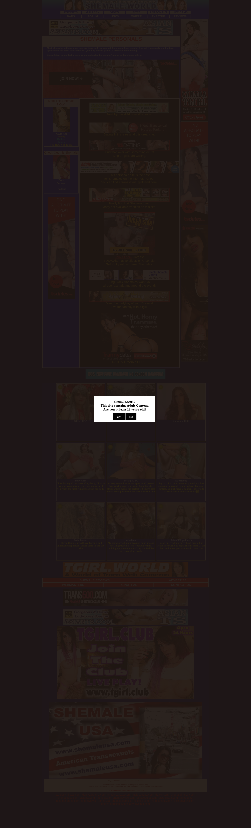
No (131, 417)
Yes (118, 417)
